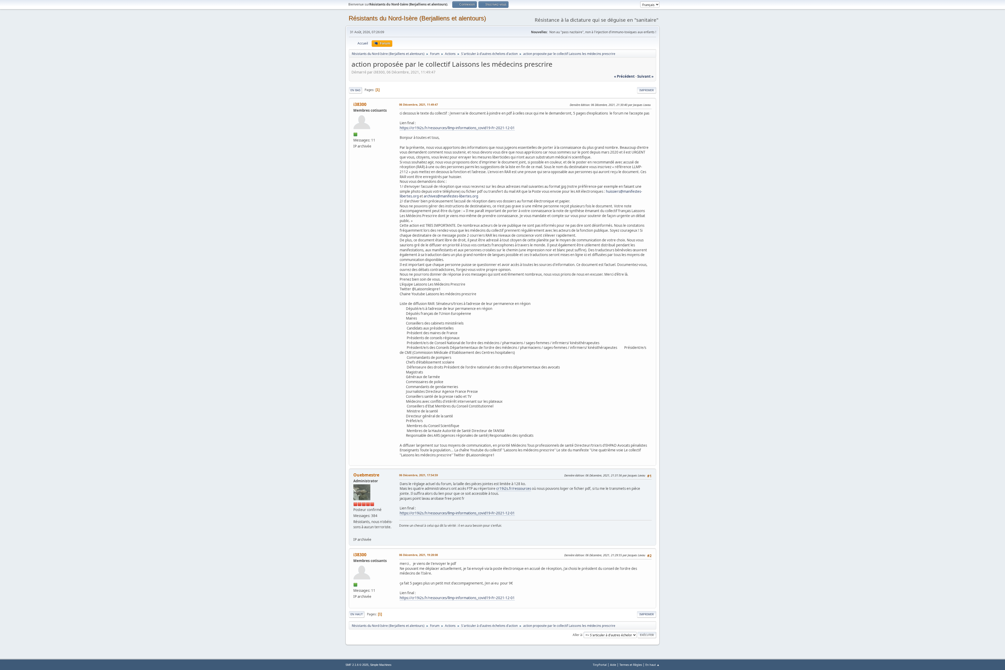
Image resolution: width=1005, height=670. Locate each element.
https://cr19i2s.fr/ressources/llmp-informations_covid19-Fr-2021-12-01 (457, 128)
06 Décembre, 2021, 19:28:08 (418, 555)
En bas (355, 90)
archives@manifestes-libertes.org (451, 196)
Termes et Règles (630, 665)
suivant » (645, 76)
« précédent (624, 76)
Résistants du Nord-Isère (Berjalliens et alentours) (417, 18)
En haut (356, 614)
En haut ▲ (652, 665)
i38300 (359, 104)
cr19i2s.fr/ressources (513, 488)
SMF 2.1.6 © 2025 (356, 664)
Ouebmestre (366, 475)
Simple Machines (381, 664)
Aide (613, 665)
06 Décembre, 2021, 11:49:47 (418, 104)
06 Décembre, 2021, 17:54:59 (418, 475)
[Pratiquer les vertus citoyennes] (355, 533)
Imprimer (646, 90)
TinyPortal (600, 665)
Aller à (577, 634)
